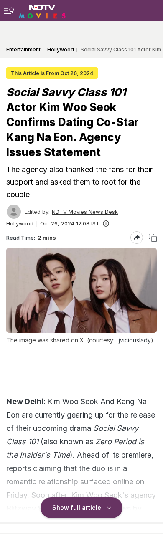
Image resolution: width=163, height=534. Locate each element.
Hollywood (19, 223)
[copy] (153, 238)
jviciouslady (135, 340)
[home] (42, 10)
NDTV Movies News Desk (85, 211)
